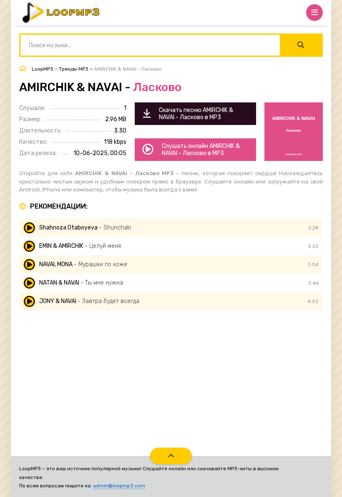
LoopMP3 (42, 69)
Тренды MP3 (73, 69)
